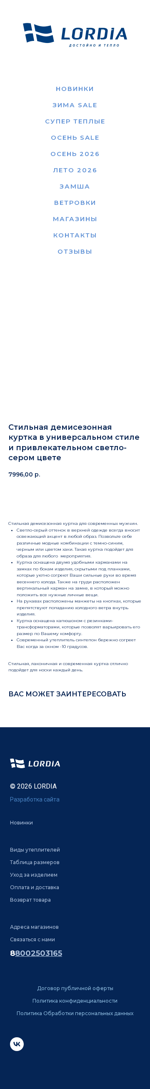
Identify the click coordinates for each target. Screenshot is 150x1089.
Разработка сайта (35, 799)
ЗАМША (75, 186)
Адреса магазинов (34, 927)
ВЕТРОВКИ (75, 203)
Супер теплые (75, 121)
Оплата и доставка (34, 887)
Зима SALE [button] (75, 105)
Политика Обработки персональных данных (75, 1013)
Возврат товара (30, 900)
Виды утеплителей (35, 850)
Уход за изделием (34, 875)
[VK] (17, 1048)
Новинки (75, 89)
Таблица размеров (35, 862)
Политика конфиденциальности (75, 1001)
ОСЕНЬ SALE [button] (75, 137)
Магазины (75, 219)
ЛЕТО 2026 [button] (75, 170)
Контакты (75, 235)
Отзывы (75, 251)
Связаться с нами (32, 939)
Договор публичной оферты (75, 988)
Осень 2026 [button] (75, 154)
